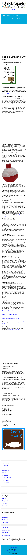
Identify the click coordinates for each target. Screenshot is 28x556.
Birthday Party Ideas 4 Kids (13, 550)
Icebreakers (5, 475)
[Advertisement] (14, 38)
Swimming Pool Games (14, 329)
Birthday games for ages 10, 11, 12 (10, 318)
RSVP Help (5, 517)
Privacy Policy (14, 547)
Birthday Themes (6, 15)
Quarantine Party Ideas (14, 9)
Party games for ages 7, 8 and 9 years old (12, 310)
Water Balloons (5, 532)
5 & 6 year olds (5, 470)
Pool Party (4, 498)
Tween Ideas (5, 505)
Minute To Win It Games (7, 477)
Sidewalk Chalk (6, 530)
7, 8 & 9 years (5, 473)
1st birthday (5, 465)
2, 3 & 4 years (5, 468)
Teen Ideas (5, 503)
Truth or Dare (5, 527)
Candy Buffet (5, 519)
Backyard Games (6, 535)
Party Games (15, 15)
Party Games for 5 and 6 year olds (10, 314)
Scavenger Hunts (16, 18)
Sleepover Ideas (6, 18)
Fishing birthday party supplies (9, 93)
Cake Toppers (5, 482)
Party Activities (5, 522)
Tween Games (5, 480)
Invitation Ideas (5, 515)
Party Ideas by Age (6, 22)
